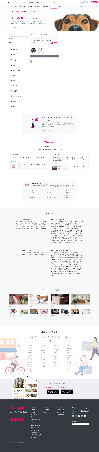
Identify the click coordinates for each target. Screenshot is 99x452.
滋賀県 (43, 366)
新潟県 (30, 371)
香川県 (56, 366)
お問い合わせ (60, 414)
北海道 (30, 345)
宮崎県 (69, 362)
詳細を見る (68, 186)
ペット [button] (54, 6)
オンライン (69, 371)
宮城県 (30, 352)
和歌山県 (56, 350)
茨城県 (30, 362)
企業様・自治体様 (35, 425)
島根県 (56, 355)
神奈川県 (50, 337)
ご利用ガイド (60, 410)
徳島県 (56, 364)
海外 (69, 369)
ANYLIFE (46, 410)
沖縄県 (69, 366)
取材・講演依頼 (35, 430)
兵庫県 (56, 345)
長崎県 (69, 355)
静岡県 (43, 359)
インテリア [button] (37, 6)
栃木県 (30, 364)
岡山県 (56, 357)
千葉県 (30, 369)
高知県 (69, 348)
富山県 (43, 345)
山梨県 (43, 352)
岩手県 (30, 350)
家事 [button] (24, 6)
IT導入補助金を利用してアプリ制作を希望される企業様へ (36, 435)
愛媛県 (69, 345)
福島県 (30, 359)
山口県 (56, 362)
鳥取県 (56, 352)
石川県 (43, 348)
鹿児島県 (69, 364)
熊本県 (69, 357)
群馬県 (30, 366)
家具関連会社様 (35, 428)
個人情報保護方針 (35, 419)
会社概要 (33, 410)
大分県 (69, 359)
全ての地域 (33, 337)
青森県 (30, 348)
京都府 (49, 341)
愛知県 (43, 362)
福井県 (43, 350)
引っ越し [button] (30, 6)
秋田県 (30, 355)
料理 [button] (59, 6)
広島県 (56, 359)
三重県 (43, 364)
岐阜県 (43, 357)
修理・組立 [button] (18, 6)
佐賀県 (69, 352)
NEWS (45, 412)
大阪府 (66, 337)
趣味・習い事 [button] (46, 6)
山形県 (30, 357)
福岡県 (69, 350)
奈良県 (56, 348)
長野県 (43, 355)
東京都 (42, 337)
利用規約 (33, 412)
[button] (83, 2)
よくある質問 (60, 412)
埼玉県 (59, 337)
